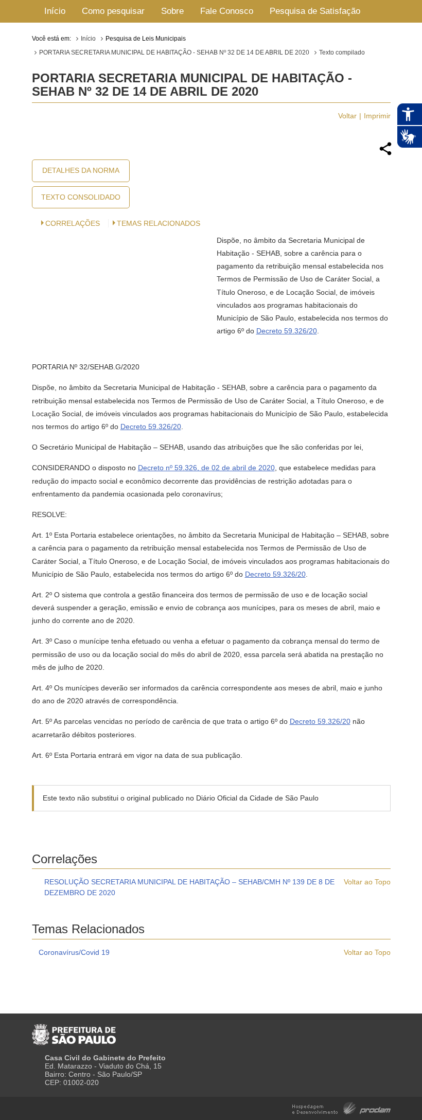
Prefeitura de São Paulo (74, 1030)
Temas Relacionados (158, 223)
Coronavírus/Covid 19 (74, 952)
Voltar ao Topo (367, 882)
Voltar (347, 116)
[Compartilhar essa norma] (385, 154)
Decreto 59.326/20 (286, 331)
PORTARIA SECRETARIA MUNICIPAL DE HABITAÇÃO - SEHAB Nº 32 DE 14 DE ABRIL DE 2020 (174, 52)
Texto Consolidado (80, 197)
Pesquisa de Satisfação (315, 11)
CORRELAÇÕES (72, 223)
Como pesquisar (113, 11)
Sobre (172, 11)
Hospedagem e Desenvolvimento (341, 1107)
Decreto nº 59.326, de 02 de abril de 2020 (206, 468)
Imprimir (377, 116)
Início (54, 11)
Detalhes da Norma (80, 170)
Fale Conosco (226, 11)
